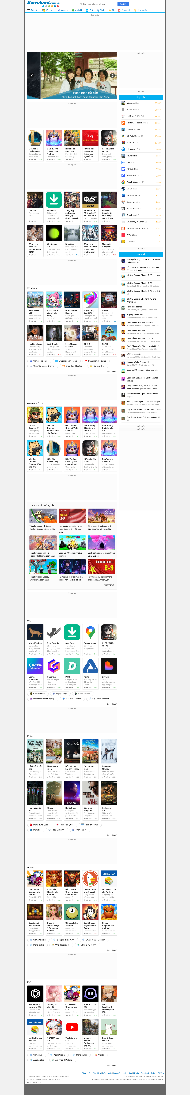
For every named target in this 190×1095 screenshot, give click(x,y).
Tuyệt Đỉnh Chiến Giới (136, 330)
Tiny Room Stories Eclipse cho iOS (144, 409)
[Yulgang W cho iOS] (123, 316)
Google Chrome (135, 182)
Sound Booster (135, 208)
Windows (32, 288)
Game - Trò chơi (35, 403)
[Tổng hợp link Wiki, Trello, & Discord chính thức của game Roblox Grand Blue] (123, 387)
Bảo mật (116, 1073)
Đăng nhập (86, 1073)
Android (31, 867)
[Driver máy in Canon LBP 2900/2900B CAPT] (123, 222)
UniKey (136, 117)
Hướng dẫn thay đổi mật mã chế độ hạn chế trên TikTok (143, 260)
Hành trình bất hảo (134, 307)
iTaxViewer (133, 215)
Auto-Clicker (133, 109)
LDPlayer (131, 241)
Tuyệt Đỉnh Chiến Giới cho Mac (140, 322)
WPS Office (132, 235)
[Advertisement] (95, 35)
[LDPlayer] (123, 241)
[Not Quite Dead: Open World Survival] (123, 395)
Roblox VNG (135, 175)
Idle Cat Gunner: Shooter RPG (139, 283)
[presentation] (32, 75)
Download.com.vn (144, 1077)
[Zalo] (123, 162)
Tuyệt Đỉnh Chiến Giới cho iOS (140, 338)
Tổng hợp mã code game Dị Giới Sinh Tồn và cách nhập (143, 268)
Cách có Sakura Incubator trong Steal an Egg (142, 379)
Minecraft (133, 103)
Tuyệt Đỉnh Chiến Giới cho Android (143, 346)
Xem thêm (111, 371)
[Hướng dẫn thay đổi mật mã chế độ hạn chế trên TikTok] (123, 261)
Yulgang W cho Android (138, 362)
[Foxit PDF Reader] (123, 123)
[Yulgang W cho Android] (123, 363)
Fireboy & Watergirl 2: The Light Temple (143, 401)
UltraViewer (133, 149)
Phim (30, 736)
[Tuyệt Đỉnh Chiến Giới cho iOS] (123, 339)
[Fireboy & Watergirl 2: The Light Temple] (123, 403)
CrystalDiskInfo (135, 129)
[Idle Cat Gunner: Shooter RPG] (123, 284)
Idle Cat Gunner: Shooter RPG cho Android (141, 300)
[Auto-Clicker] (123, 109)
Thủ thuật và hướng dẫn (42, 505)
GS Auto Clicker (135, 136)
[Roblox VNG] (123, 175)
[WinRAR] (123, 142)
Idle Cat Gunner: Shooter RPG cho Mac (143, 276)
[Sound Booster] (123, 208)
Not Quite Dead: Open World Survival (142, 395)
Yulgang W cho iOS (136, 315)
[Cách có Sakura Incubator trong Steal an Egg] (123, 379)
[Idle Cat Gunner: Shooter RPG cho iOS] (123, 292)
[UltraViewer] (123, 149)
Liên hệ (136, 1073)
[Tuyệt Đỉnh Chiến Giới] (123, 332)
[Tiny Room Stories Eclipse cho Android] (123, 418)
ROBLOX (132, 169)
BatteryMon (133, 202)
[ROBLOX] (123, 169)
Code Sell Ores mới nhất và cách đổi (142, 370)
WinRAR (132, 142)
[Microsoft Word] (123, 195)
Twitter (153, 1073)
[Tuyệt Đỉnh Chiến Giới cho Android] (123, 347)
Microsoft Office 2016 (138, 229)
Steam (132, 189)
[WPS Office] (123, 235)
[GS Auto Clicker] (123, 136)
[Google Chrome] (123, 182)
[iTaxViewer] (123, 215)
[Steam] (123, 189)
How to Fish (132, 156)
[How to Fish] (123, 156)
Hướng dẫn (127, 1073)
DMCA (161, 1073)
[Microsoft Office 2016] (123, 228)
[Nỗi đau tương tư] (123, 355)
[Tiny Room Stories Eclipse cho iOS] (123, 411)
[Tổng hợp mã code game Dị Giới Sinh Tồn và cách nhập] (123, 268)
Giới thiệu (97, 1073)
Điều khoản (107, 1073)
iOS (29, 982)
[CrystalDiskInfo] (123, 129)
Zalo (130, 162)
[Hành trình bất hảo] (123, 308)
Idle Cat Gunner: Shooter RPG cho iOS (143, 292)
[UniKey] (123, 116)
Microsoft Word (136, 196)
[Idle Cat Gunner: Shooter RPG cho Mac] (123, 276)
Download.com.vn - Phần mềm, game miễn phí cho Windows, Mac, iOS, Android (43, 4)
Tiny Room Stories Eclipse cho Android (143, 418)
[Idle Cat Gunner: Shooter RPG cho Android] (123, 300)
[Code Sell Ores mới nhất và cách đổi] (123, 371)
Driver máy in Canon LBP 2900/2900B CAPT (137, 223)
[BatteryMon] (123, 202)
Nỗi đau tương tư (134, 354)
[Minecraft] (123, 103)
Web (29, 621)
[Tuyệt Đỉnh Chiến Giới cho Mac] (123, 324)
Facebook (145, 1073)
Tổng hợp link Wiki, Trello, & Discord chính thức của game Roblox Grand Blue (142, 387)
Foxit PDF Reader (137, 123)
